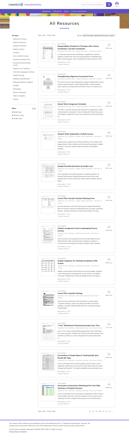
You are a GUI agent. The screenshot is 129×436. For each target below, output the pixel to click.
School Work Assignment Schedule (72, 104)
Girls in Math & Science (21, 56)
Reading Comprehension (21, 79)
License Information (79, 11)
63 (110, 411)
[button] (117, 4)
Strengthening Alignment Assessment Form (75, 76)
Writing (15, 99)
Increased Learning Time (21, 59)
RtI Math (16, 85)
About (66, 11)
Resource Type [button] (18, 115)
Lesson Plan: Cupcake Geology (70, 293)
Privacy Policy (13, 431)
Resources (46, 11)
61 (103, 411)
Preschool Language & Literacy (23, 72)
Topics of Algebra (19, 96)
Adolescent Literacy (20, 39)
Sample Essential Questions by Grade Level (75, 166)
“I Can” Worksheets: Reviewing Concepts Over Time (79, 325)
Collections (57, 11)
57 (90, 411)
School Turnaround (19, 92)
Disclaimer (23, 431)
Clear (34, 108)
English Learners (18, 49)
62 (106, 411)
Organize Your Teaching (21, 68)
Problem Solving (18, 75)
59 (96, 411)
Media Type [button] (17, 112)
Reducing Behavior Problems (23, 82)
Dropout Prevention (19, 46)
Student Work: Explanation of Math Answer (75, 134)
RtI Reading (17, 89)
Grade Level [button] (17, 118)
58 (93, 411)
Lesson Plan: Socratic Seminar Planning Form (76, 198)
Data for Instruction (19, 42)
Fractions (16, 53)
